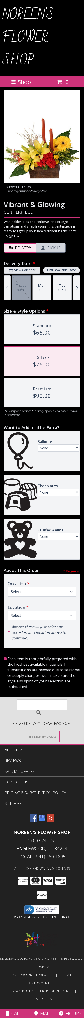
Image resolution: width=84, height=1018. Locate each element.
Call (15, 1013)
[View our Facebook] (33, 820)
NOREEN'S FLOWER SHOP (28, 37)
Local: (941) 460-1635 (42, 856)
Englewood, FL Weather (32, 975)
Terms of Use (42, 999)
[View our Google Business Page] (42, 820)
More (10, 236)
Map (44, 1013)
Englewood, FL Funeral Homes (28, 958)
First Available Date (61, 270)
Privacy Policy (20, 991)
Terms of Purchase (56, 991)
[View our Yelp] (50, 820)
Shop (24, 82)
